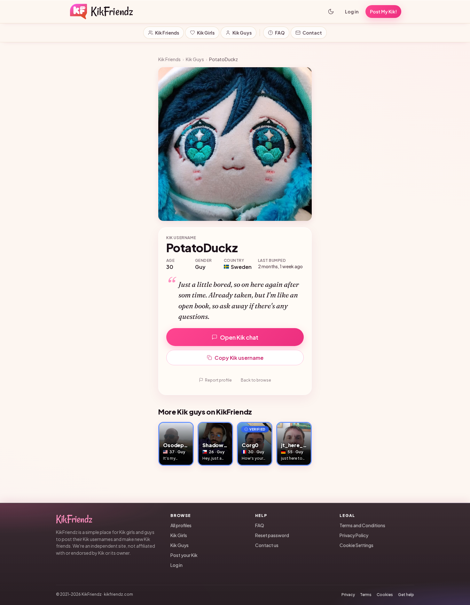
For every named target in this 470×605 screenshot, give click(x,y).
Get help (406, 594)
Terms (366, 594)
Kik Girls (206, 33)
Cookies (385, 594)
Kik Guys (242, 33)
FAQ (280, 33)
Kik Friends (167, 33)
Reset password (272, 535)
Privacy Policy (354, 535)
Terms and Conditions (362, 525)
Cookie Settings (356, 545)
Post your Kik (184, 555)
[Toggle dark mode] (331, 11)
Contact (312, 33)
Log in (351, 11)
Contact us (266, 545)
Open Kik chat (239, 337)
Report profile (218, 380)
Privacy (348, 594)
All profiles (181, 525)
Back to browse (256, 380)
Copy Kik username (239, 357)
